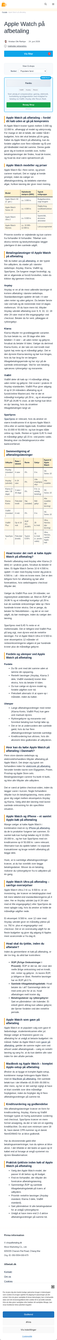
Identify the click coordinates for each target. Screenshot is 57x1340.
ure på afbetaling (27, 261)
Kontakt (8, 1272)
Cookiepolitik (27, 1336)
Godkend (28, 1314)
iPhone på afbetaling (39, 828)
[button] (52, 1286)
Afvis (28, 1322)
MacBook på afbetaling (24, 1079)
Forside (4, 12)
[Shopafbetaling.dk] (4, 4)
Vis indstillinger (28, 1329)
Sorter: (14, 71)
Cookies (8, 1281)
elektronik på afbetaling (38, 766)
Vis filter (37, 53)
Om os (7, 1276)
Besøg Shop (28, 105)
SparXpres (9, 419)
